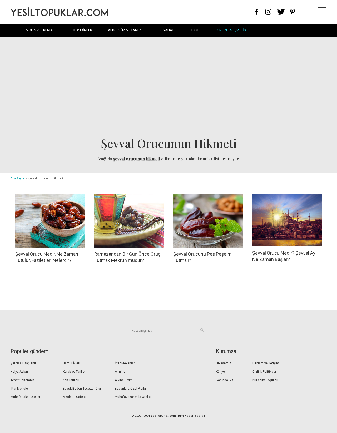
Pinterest (292, 12)
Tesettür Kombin (22, 380)
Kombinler (82, 30)
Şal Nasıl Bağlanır (23, 363)
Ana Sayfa (17, 178)
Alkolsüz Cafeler (75, 397)
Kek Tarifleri (71, 380)
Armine (120, 372)
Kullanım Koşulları (265, 380)
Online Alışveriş (231, 30)
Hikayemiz (223, 363)
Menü (322, 11)
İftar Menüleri (20, 388)
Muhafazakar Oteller (25, 397)
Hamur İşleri (71, 363)
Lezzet (195, 30)
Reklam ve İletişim (265, 363)
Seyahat (167, 30)
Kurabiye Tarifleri (74, 372)
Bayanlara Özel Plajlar (131, 388)
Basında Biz (225, 380)
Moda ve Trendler (42, 30)
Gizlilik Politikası (264, 372)
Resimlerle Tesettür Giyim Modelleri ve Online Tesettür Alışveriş (59, 11)
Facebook (256, 12)
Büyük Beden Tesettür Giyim (83, 388)
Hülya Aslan (19, 372)
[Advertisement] (168, 88)
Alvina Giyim (124, 380)
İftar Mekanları (125, 363)
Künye (220, 372)
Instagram (268, 12)
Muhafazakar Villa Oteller (133, 397)
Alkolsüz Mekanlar (126, 30)
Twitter (281, 12)
